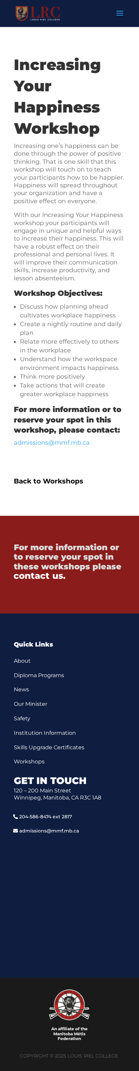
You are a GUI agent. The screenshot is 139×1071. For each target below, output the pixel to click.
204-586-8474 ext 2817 (45, 817)
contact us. (39, 575)
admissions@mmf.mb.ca (52, 442)
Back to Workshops (48, 481)
